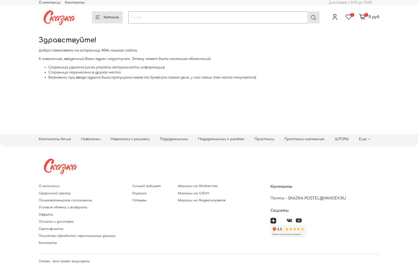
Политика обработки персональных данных (77, 236)
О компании (49, 2)
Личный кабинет (146, 186)
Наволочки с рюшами (130, 139)
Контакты (75, 2)
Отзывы (139, 200)
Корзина (139, 193)
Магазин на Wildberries (197, 186)
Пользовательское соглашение (65, 200)
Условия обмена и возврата (63, 207)
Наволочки (90, 139)
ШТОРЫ (342, 139)
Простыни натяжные (304, 139)
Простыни (264, 139)
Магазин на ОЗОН (193, 193)
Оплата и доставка (56, 221)
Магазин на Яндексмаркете (202, 200)
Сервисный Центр (55, 193)
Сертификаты (51, 229)
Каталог (111, 17)
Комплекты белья (55, 139)
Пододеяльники (174, 139)
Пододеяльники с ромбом (221, 139)
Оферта (46, 214)
